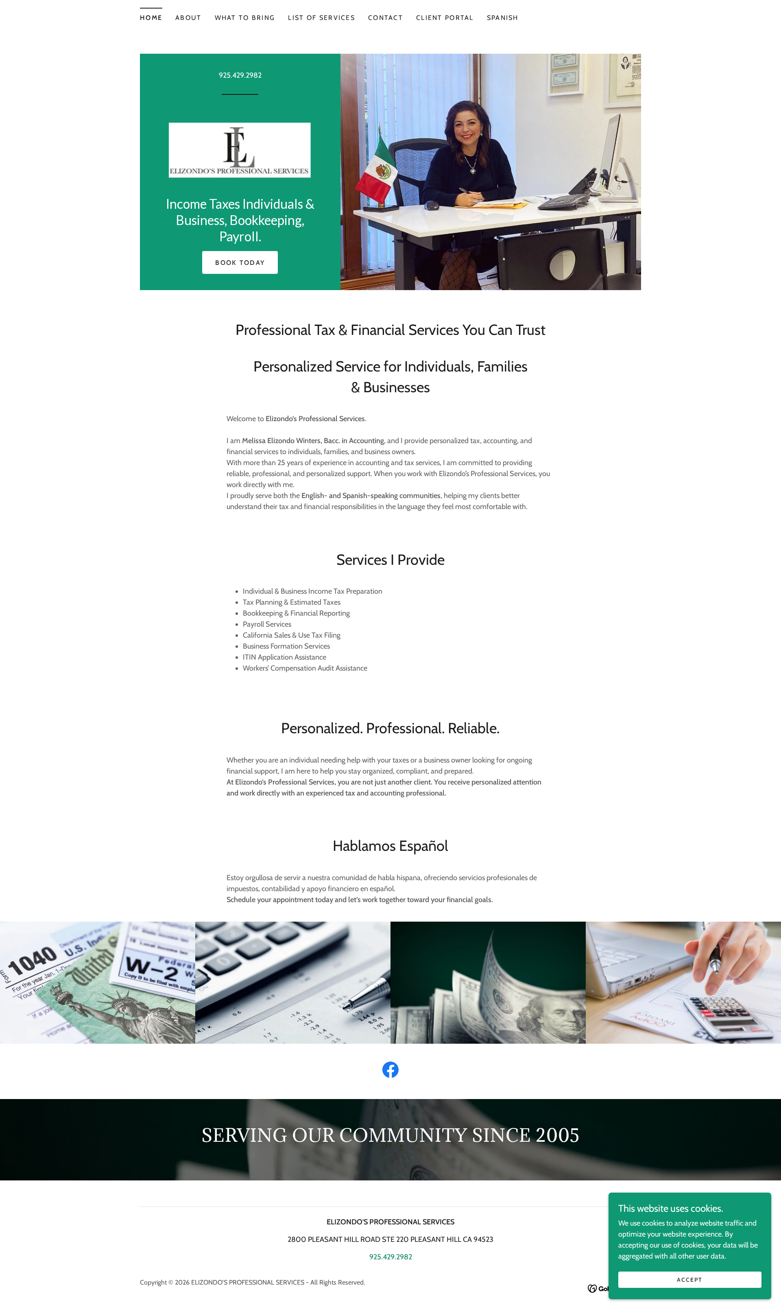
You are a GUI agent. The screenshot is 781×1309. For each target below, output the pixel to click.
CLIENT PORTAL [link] (445, 18)
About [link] (188, 18)
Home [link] (151, 18)
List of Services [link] (321, 18)
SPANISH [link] (503, 18)
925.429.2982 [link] (240, 75)
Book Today (240, 263)
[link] (240, 147)
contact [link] (385, 18)
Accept (689, 1279)
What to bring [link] (245, 18)
